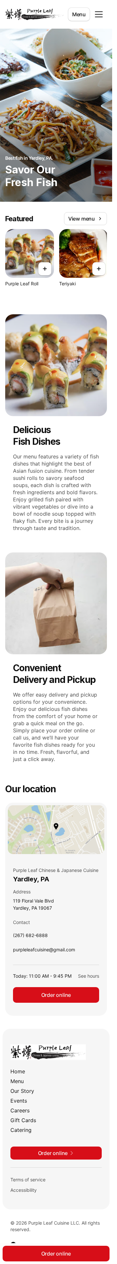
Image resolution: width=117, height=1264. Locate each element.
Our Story (22, 1091)
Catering (21, 1130)
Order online (56, 995)
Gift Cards (23, 1120)
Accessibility (23, 1190)
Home (17, 1071)
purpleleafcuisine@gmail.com (44, 951)
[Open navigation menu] (98, 14)
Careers (20, 1110)
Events (18, 1100)
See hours (88, 976)
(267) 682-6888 (30, 936)
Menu (79, 14)
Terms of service (28, 1179)
